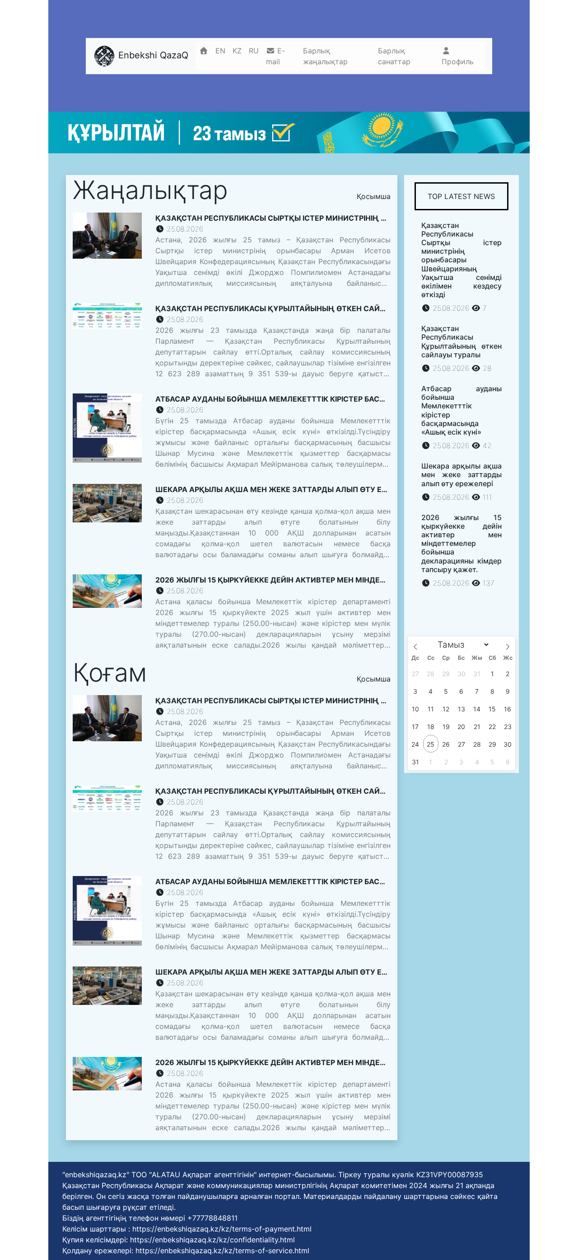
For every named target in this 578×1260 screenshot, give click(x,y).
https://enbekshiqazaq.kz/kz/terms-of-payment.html (222, 1228)
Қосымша (374, 196)
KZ (237, 50)
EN (220, 50)
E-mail (275, 56)
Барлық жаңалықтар (325, 56)
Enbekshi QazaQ (152, 55)
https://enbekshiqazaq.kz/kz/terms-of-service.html (222, 1250)
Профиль (458, 61)
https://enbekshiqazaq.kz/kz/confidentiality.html (212, 1239)
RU (254, 50)
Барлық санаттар (394, 56)
